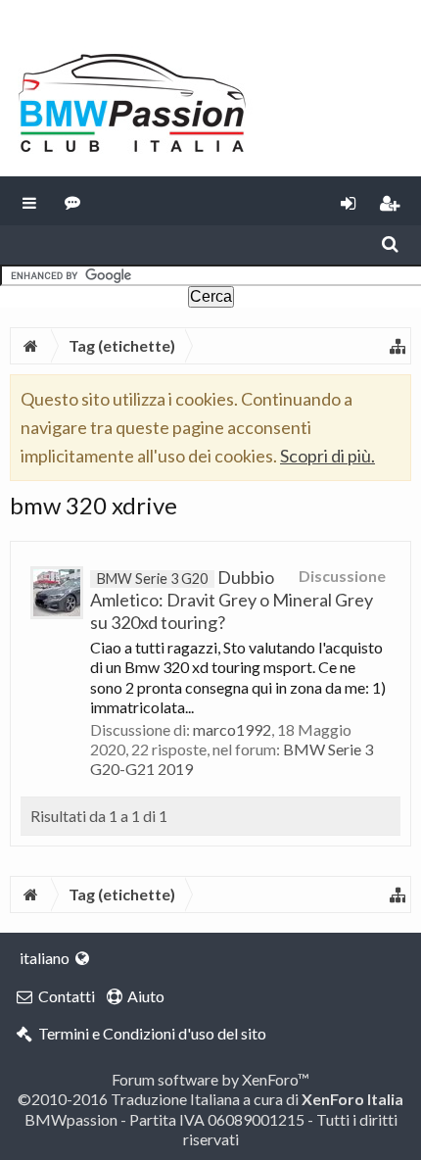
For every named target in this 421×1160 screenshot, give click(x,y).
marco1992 (232, 729)
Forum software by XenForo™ (210, 1079)
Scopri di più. (327, 455)
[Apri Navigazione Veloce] (397, 345)
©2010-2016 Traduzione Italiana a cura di (210, 1098)
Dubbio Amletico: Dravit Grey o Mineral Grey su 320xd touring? (231, 599)
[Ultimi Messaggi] (73, 200)
